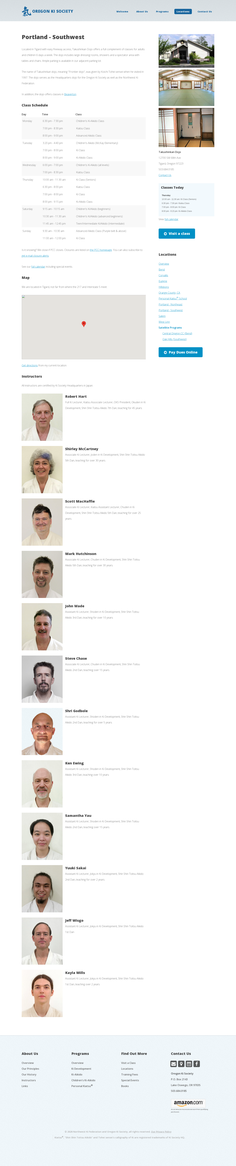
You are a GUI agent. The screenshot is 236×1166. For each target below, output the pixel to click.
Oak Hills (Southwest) (174, 339)
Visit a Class (128, 1063)
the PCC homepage (101, 250)
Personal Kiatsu (82, 1086)
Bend (162, 269)
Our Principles (30, 1068)
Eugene (163, 281)
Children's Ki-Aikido (83, 1080)
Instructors (29, 1080)
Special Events (130, 1080)
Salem (162, 316)
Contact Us (205, 11)
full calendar (38, 266)
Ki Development (81, 1068)
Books (125, 1086)
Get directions (30, 365)
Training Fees (129, 1074)
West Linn (164, 322)
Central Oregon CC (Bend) (177, 333)
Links (25, 1086)
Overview (164, 264)
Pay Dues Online (183, 352)
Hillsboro (164, 287)
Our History (29, 1074)
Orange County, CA (169, 292)
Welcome (122, 11)
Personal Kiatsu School (173, 298)
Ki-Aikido (76, 1074)
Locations (183, 11)
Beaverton (70, 94)
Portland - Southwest (171, 310)
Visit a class (179, 233)
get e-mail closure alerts (35, 255)
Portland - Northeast (170, 304)
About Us (142, 11)
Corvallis (163, 275)
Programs (162, 11)
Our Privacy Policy (161, 1131)
